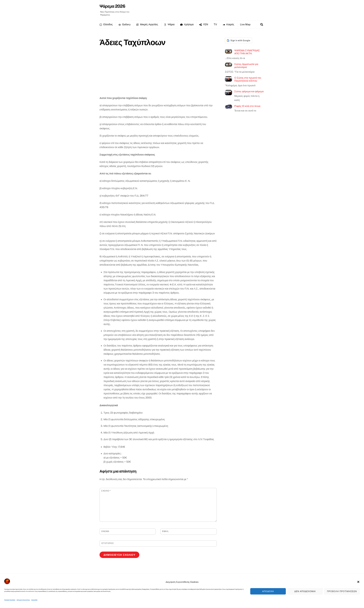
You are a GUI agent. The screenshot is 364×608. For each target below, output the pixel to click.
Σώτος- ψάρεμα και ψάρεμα (249, 91)
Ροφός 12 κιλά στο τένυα (247, 106)
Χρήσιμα (188, 24)
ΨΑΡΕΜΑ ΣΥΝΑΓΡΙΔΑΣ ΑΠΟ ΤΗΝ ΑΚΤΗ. (247, 52)
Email (165, 531)
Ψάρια (170, 24)
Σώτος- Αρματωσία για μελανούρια (246, 66)
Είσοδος (108, 24)
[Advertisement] (158, 75)
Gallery (126, 24)
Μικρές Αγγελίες (148, 24)
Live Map (245, 24)
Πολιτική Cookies (9, 600)
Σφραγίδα (34, 600)
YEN (205, 24)
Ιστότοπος (107, 543)
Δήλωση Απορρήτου (23, 600)
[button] (358, 581)
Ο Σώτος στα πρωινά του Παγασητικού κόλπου (247, 79)
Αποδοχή (268, 591)
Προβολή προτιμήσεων (342, 591)
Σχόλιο (106, 491)
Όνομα (105, 531)
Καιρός (230, 24)
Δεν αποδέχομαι (305, 591)
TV (215, 24)
